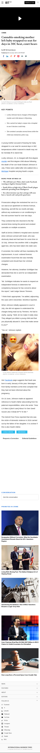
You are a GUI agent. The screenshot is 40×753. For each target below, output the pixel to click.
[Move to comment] (26, 56)
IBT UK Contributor (9, 50)
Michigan (4, 171)
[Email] (22, 56)
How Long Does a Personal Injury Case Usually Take (19, 675)
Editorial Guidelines (29, 438)
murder (4, 161)
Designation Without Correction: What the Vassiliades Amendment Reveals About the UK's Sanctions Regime (19, 539)
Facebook (8, 380)
